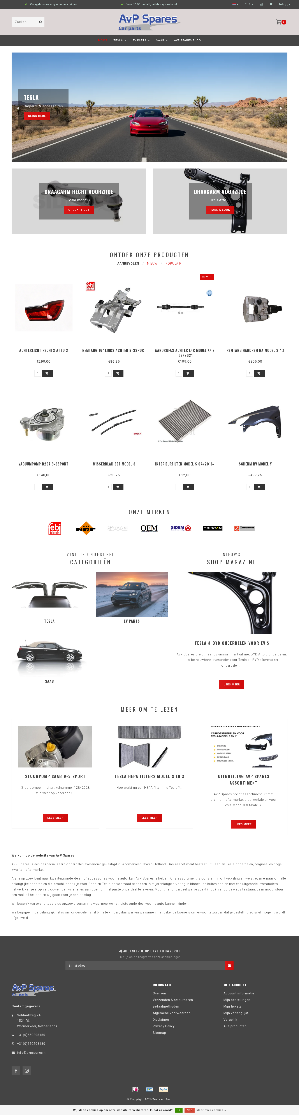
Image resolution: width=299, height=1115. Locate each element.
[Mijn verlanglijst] (271, 4)
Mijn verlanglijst (235, 1013)
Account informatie (238, 993)
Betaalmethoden (166, 1006)
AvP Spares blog (187, 40)
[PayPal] (163, 1089)
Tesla (118, 40)
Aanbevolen (128, 263)
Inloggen (285, 4)
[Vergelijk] (261, 4)
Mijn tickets (232, 1006)
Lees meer (232, 684)
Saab (160, 40)
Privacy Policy (164, 1026)
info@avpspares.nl (32, 1052)
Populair (173, 263)
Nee (189, 1110)
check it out (79, 209)
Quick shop (45, 349)
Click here (37, 116)
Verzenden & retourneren (173, 1000)
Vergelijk (230, 1019)
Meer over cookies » (211, 1110)
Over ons (160, 993)
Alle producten (235, 1026)
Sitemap (159, 1032)
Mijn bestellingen (236, 1000)
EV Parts (139, 40)
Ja (178, 1110)
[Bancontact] (149, 1089)
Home (102, 40)
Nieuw (152, 263)
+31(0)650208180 (31, 1035)
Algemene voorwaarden (172, 1013)
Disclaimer (161, 1019)
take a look (220, 209)
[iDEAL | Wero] (135, 1089)
